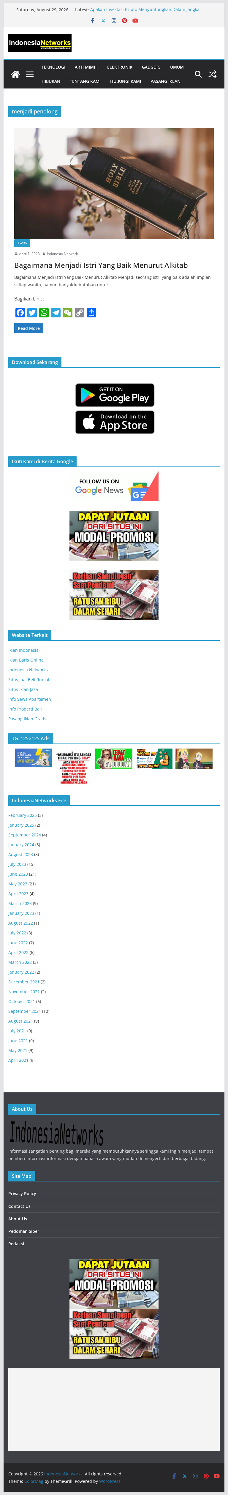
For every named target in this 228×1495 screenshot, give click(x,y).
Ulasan (22, 243)
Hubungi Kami (125, 81)
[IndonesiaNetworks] (15, 74)
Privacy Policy (22, 1193)
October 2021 (21, 1001)
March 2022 (20, 962)
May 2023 (17, 884)
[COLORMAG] (56, 1124)
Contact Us (19, 1206)
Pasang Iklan (165, 81)
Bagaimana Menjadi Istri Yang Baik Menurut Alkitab (101, 265)
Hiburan (51, 81)
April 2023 (18, 893)
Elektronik (119, 67)
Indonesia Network (62, 253)
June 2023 (18, 874)
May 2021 (17, 1050)
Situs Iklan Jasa (23, 689)
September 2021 (24, 1011)
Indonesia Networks (28, 670)
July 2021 (17, 1031)
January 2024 (21, 844)
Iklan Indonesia (23, 650)
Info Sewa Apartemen (29, 699)
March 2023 (20, 903)
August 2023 (20, 854)
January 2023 (21, 913)
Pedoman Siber (23, 1231)
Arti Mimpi (86, 67)
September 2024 (24, 835)
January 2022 (21, 972)
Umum (177, 67)
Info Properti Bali (25, 709)
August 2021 (20, 1021)
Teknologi (53, 67)
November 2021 (24, 991)
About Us (17, 1219)
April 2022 (18, 952)
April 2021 (18, 1060)
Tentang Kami (85, 81)
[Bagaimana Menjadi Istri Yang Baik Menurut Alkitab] (114, 183)
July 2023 (17, 864)
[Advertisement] (114, 1409)
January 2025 (21, 825)
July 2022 (17, 933)
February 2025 (22, 815)
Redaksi (16, 1243)
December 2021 (23, 982)
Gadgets (151, 67)
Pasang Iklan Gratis (27, 719)
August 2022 (20, 923)
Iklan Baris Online (26, 660)
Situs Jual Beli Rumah (29, 679)
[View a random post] (212, 74)
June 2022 (18, 942)
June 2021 (18, 1040)
